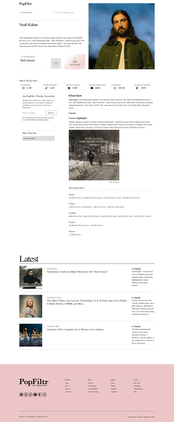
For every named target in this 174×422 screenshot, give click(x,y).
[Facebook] (21, 395)
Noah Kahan (73, 99)
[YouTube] (35, 395)
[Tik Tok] (31, 395)
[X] (44, 395)
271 (75, 61)
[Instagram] (26, 395)
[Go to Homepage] (25, 4)
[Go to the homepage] (33, 382)
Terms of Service (31, 120)
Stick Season (27, 60)
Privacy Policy (44, 120)
